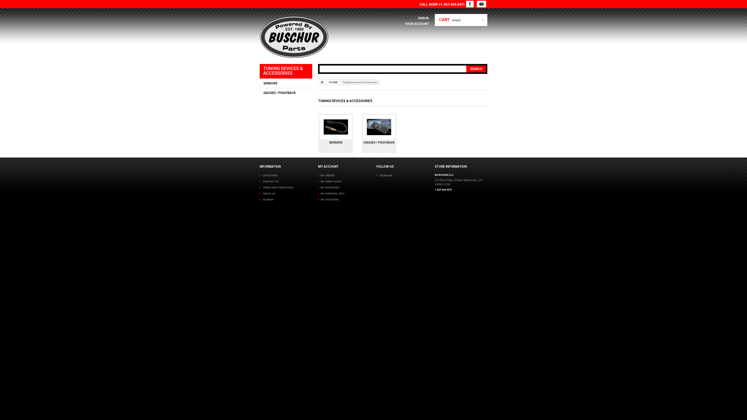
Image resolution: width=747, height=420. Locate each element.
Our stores (270, 175)
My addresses (330, 187)
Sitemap (268, 199)
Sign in (423, 18)
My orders (328, 175)
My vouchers (329, 199)
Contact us (270, 181)
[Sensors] (336, 127)
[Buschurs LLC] (294, 37)
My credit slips (331, 181)
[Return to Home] (322, 82)
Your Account (417, 24)
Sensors (270, 83)
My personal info (333, 193)
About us (268, 193)
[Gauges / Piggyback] (379, 127)
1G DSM (333, 82)
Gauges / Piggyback (279, 93)
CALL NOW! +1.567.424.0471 (442, 4)
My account (328, 166)
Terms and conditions (277, 187)
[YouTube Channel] (481, 4)
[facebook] (470, 4)
